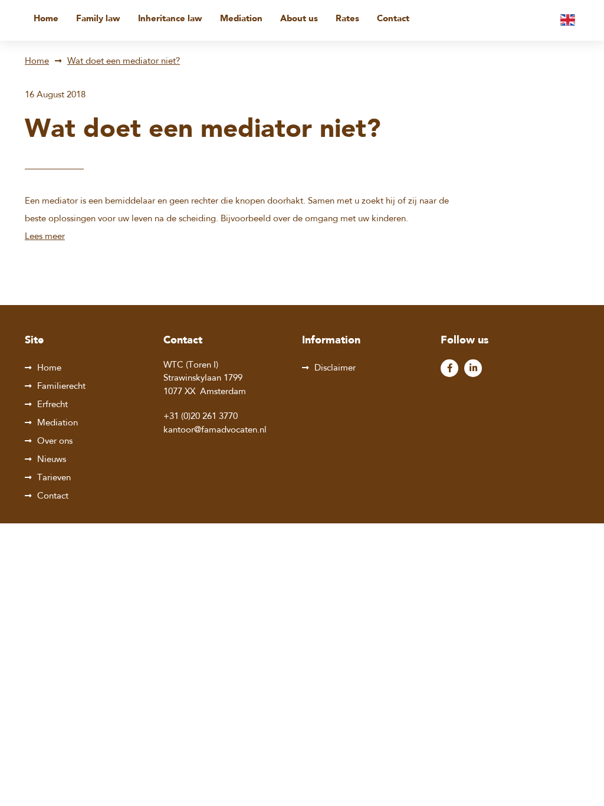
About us (299, 19)
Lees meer (45, 236)
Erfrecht (52, 405)
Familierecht (61, 386)
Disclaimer (335, 368)
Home (46, 19)
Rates (347, 19)
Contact (393, 19)
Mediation (241, 19)
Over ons (55, 441)
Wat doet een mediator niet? (123, 61)
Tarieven (54, 478)
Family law (98, 19)
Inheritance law (170, 19)
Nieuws (51, 460)
